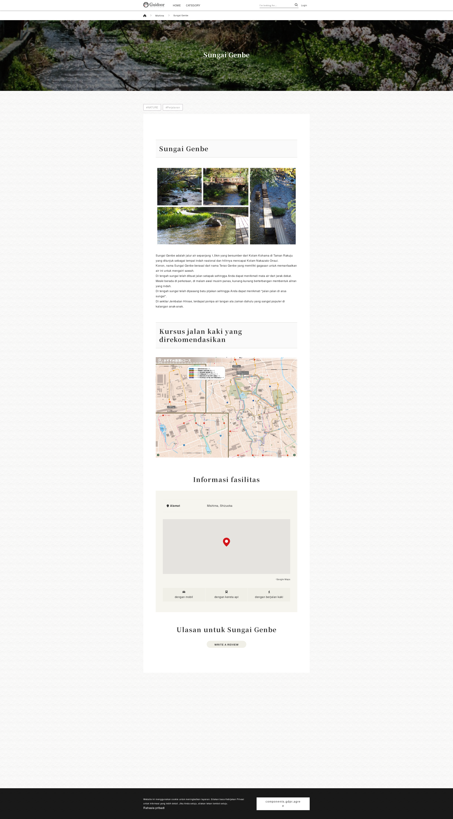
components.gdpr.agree (283, 803)
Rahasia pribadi (154, 808)
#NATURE (152, 107)
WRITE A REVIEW (226, 644)
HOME (177, 5)
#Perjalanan (173, 107)
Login (304, 5)
